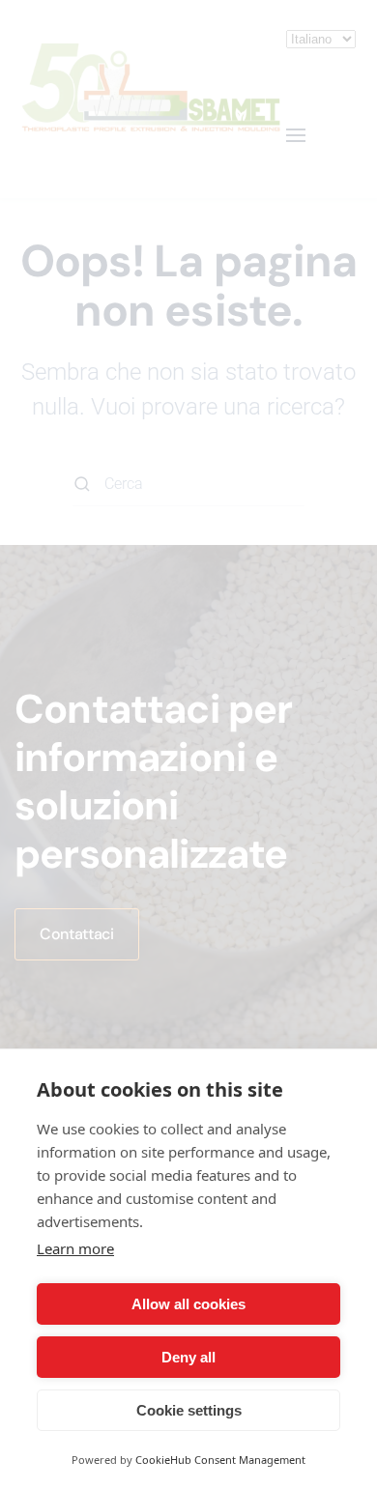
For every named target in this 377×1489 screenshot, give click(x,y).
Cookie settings (189, 1410)
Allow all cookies (188, 1304)
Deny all (188, 1357)
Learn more (75, 1248)
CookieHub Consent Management (220, 1459)
